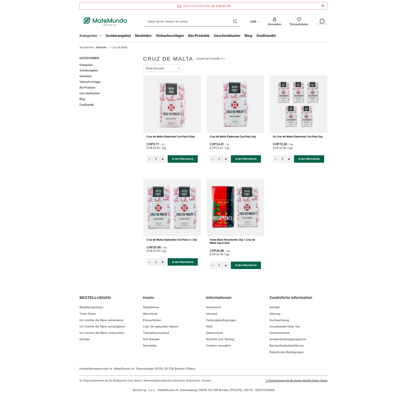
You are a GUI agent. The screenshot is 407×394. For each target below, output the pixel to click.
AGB (209, 326)
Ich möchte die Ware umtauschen (101, 332)
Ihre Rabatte (151, 339)
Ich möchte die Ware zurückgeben (102, 326)
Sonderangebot (118, 35)
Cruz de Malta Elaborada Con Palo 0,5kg (170, 136)
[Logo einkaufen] (105, 21)
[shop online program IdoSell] (297, 381)
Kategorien (89, 58)
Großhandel (266, 35)
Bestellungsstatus (91, 307)
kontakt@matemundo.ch (95, 368)
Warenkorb (150, 313)
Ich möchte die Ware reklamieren (101, 320)
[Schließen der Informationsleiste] (323, 5)
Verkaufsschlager (170, 35)
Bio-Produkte (199, 35)
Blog (248, 35)
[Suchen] (235, 21)
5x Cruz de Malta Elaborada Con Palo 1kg (297, 136)
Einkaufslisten (152, 320)
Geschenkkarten (227, 35)
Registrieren (151, 307)
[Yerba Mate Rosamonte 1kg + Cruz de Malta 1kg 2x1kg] (235, 207)
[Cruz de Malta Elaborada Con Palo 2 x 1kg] (172, 207)
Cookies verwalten (218, 345)
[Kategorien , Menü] (101, 36)
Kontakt (84, 339)
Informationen (218, 298)
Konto (148, 298)
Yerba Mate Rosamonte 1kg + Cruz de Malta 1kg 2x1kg (232, 241)
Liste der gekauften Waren (160, 326)
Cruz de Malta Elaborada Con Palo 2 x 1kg (171, 239)
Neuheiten (143, 35)
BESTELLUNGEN (95, 298)
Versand (211, 313)
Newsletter (150, 345)
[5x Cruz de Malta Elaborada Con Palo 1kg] (298, 104)
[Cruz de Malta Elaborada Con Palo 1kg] (235, 104)
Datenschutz (214, 332)
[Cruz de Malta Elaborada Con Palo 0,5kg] (172, 104)
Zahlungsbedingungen (221, 320)
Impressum (213, 307)
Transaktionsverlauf (156, 332)
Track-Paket (87, 313)
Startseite (101, 47)
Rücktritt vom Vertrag (220, 339)
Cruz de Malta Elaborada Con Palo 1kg (233, 136)
